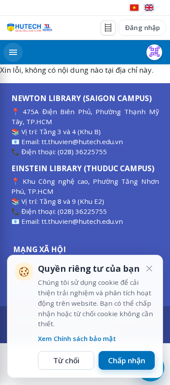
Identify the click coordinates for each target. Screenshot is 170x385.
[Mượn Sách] (154, 52)
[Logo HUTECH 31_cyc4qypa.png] (29, 28)
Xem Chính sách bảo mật (77, 338)
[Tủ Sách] (108, 27)
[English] (149, 7)
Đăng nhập (142, 27)
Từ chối (66, 360)
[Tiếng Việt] (134, 7)
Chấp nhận (126, 360)
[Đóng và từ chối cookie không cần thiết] (149, 268)
